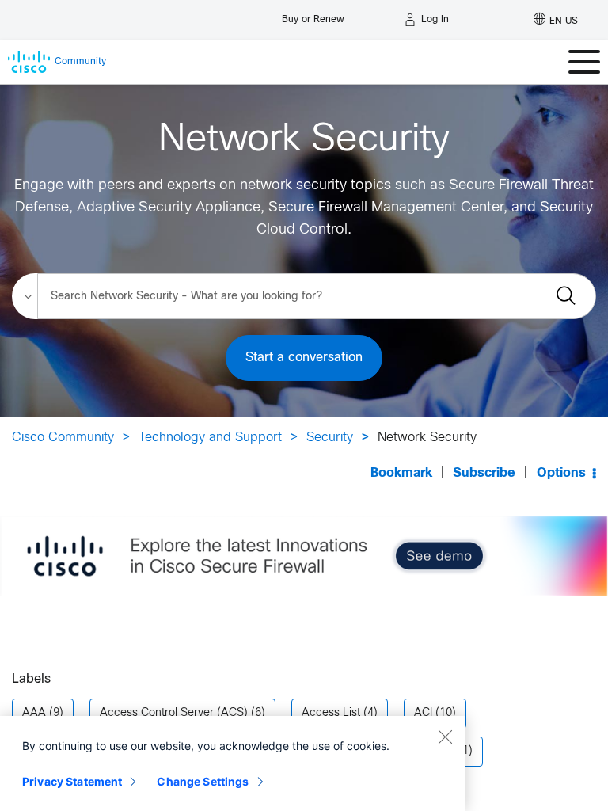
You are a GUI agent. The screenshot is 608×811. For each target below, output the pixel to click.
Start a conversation (304, 358)
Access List (331, 713)
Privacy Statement (72, 781)
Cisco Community (63, 438)
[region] (233, 763)
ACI (423, 713)
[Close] (445, 736)
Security (329, 438)
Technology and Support (210, 438)
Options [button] (561, 473)
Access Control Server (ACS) (174, 713)
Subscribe (484, 473)
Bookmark (401, 473)
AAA (34, 713)
